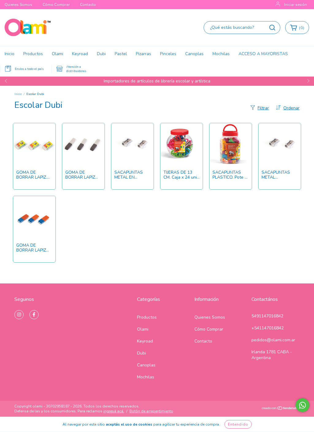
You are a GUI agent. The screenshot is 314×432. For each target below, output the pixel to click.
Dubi (101, 54)
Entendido (238, 424)
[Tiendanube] (280, 409)
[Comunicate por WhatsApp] (302, 405)
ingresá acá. (113, 411)
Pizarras (143, 54)
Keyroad (80, 54)
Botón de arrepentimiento (151, 411)
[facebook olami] (34, 314)
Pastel (121, 54)
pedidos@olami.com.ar (273, 340)
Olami (57, 54)
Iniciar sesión (295, 4)
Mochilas (221, 54)
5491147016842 (267, 316)
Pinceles (168, 54)
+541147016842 (267, 328)
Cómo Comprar (56, 4)
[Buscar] (272, 27)
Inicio (9, 54)
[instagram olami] (19, 314)
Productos (33, 54)
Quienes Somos (18, 4)
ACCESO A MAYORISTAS (263, 54)
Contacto (88, 4)
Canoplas (194, 54)
